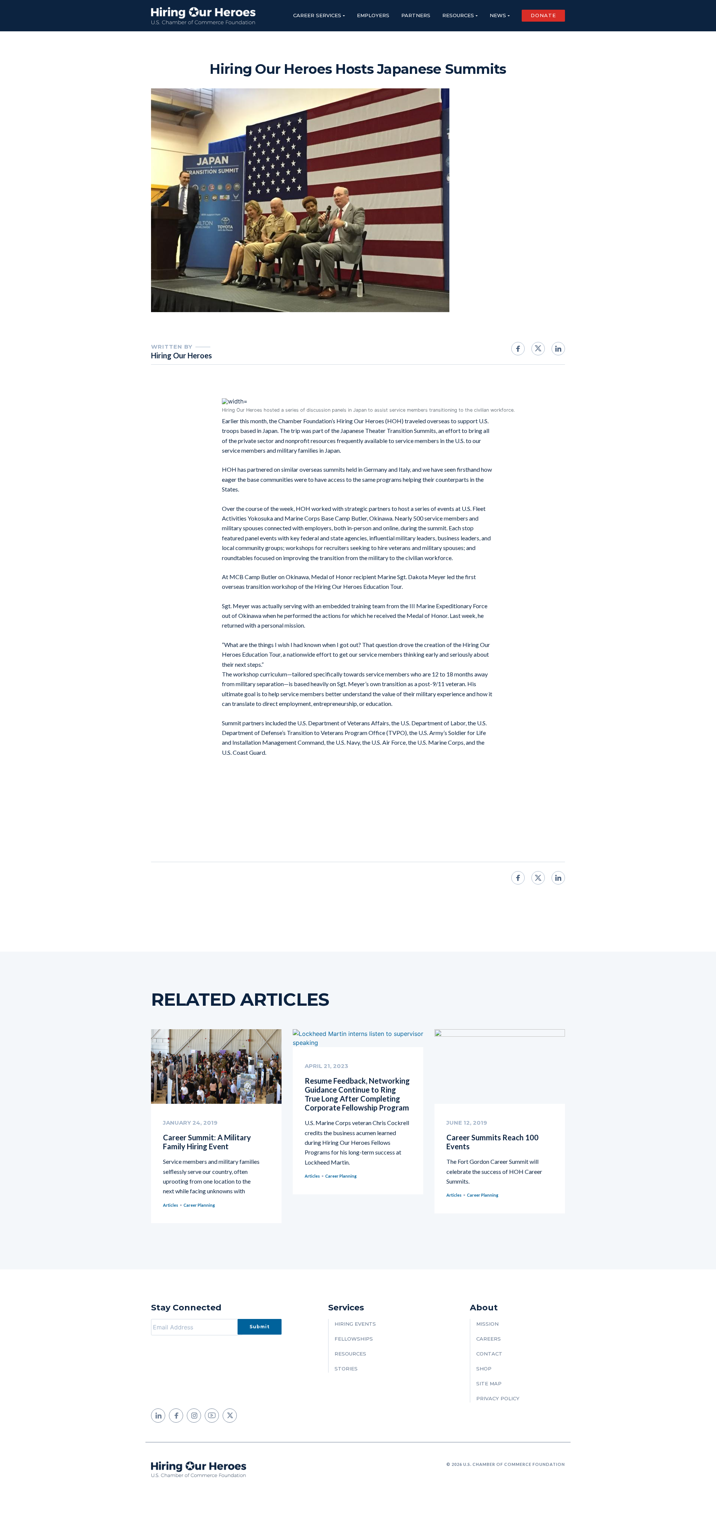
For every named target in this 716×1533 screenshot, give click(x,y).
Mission (487, 1324)
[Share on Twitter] (538, 348)
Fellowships (354, 1339)
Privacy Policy (497, 1398)
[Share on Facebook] (518, 349)
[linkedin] (158, 1415)
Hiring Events (355, 1324)
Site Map (489, 1383)
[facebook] (176, 1415)
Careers (488, 1339)
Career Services (317, 15)
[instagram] (194, 1415)
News (498, 15)
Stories (346, 1369)
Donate (543, 15)
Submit (259, 1326)
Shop (484, 1369)
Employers (373, 15)
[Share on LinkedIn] (558, 349)
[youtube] (212, 1415)
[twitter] (230, 1415)
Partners (415, 15)
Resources (458, 15)
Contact (489, 1354)
